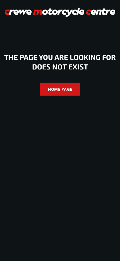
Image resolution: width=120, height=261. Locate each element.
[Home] (60, 11)
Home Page (60, 89)
